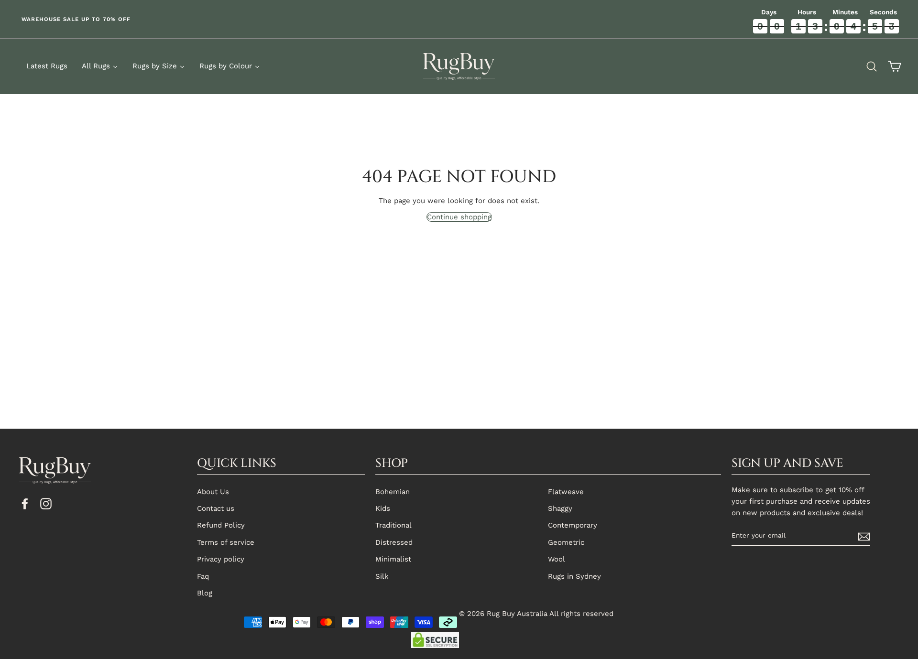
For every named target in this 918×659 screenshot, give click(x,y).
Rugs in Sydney (574, 576)
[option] (229, 19)
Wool (556, 559)
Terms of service (225, 542)
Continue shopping (459, 217)
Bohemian (392, 491)
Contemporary (572, 525)
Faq (203, 576)
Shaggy (560, 508)
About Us (213, 491)
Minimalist (393, 559)
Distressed (394, 542)
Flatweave (566, 491)
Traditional (393, 525)
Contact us (215, 508)
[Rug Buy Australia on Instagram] (46, 503)
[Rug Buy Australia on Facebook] (25, 503)
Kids (382, 508)
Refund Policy (221, 525)
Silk (382, 576)
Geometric (566, 542)
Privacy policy (220, 559)
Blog (204, 593)
